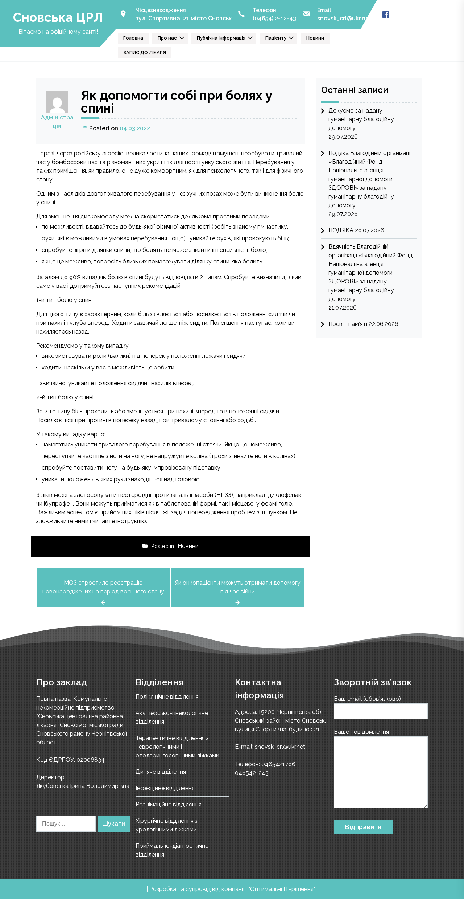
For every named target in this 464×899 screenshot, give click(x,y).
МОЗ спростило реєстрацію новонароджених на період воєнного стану (103, 587)
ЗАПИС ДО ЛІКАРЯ (144, 52)
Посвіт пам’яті (347, 323)
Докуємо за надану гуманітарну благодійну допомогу (361, 119)
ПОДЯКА (340, 230)
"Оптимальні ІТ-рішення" (282, 889)
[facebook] (385, 14)
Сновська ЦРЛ (58, 17)
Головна (133, 38)
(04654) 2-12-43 (274, 18)
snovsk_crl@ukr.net (344, 18)
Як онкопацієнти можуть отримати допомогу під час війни (238, 587)
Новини (315, 38)
